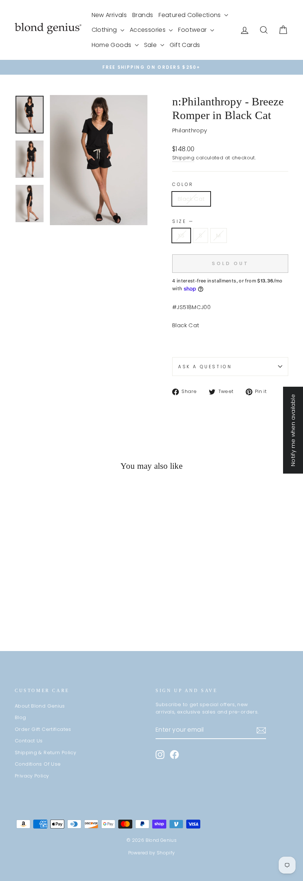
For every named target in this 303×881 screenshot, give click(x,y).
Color (183, 184)
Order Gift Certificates (43, 729)
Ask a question (205, 366)
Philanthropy (189, 130)
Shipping (183, 158)
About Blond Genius (40, 706)
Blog (20, 717)
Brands (142, 15)
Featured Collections (190, 15)
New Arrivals (109, 15)
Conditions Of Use (38, 764)
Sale (151, 45)
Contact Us (29, 741)
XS (181, 235)
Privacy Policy (32, 776)
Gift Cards (185, 45)
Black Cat (191, 199)
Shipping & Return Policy (45, 752)
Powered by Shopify (151, 853)
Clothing (105, 30)
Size (182, 221)
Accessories (148, 30)
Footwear (193, 30)
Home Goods (112, 45)
